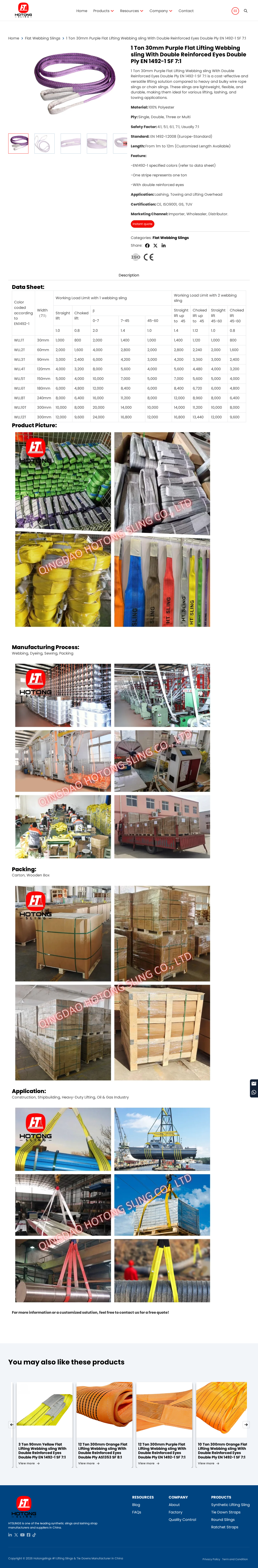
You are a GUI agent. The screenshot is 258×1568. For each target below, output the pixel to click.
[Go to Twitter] (16, 1535)
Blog (136, 1504)
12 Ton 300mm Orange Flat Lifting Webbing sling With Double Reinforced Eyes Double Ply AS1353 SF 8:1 (37, 1450)
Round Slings (223, 1519)
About (174, 1504)
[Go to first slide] (246, 1424)
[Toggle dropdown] (112, 11)
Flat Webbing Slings (42, 38)
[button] (121, 50)
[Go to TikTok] (34, 1535)
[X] (155, 246)
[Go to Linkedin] (10, 1535)
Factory (175, 1512)
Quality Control (182, 1519)
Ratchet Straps (224, 1527)
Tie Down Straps (225, 1512)
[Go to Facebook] (28, 1535)
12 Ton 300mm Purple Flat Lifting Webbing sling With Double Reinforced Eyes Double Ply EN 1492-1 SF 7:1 (97, 1450)
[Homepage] (23, 11)
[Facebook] (147, 246)
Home (81, 10)
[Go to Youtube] (22, 1535)
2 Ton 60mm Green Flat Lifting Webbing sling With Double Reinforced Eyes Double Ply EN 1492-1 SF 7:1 (217, 1450)
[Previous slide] (11, 1424)
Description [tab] (129, 275)
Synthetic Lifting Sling (230, 1504)
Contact (186, 10)
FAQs (136, 1512)
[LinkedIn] (163, 246)
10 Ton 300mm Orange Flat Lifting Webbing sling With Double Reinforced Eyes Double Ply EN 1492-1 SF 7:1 (157, 1450)
